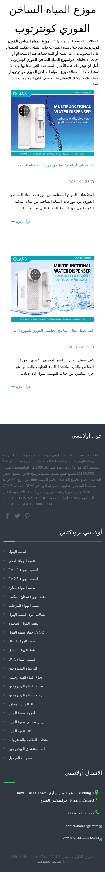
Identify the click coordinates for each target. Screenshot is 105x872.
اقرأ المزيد (23, 221)
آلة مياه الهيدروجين (22, 668)
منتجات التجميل (20, 758)
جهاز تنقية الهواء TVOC (26, 632)
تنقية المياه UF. (20, 731)
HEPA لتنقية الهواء (22, 641)
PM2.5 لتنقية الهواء (23, 579)
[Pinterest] (27, 515)
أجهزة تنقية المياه (21, 713)
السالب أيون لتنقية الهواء (27, 614)
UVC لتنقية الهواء (21, 659)
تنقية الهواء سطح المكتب (27, 596)
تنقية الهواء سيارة (21, 588)
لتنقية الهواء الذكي (22, 561)
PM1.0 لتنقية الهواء (23, 570)
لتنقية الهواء (17, 552)
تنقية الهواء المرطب (23, 605)
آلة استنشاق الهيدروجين (26, 749)
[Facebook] (8, 515)
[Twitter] (18, 515)
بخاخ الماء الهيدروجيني (25, 677)
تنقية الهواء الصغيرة (23, 623)
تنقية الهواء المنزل (22, 650)
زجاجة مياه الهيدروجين (25, 695)
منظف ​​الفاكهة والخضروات (28, 740)
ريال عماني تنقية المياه (25, 722)
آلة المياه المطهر (21, 704)
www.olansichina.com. (81, 838)
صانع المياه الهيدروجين (25, 686)
